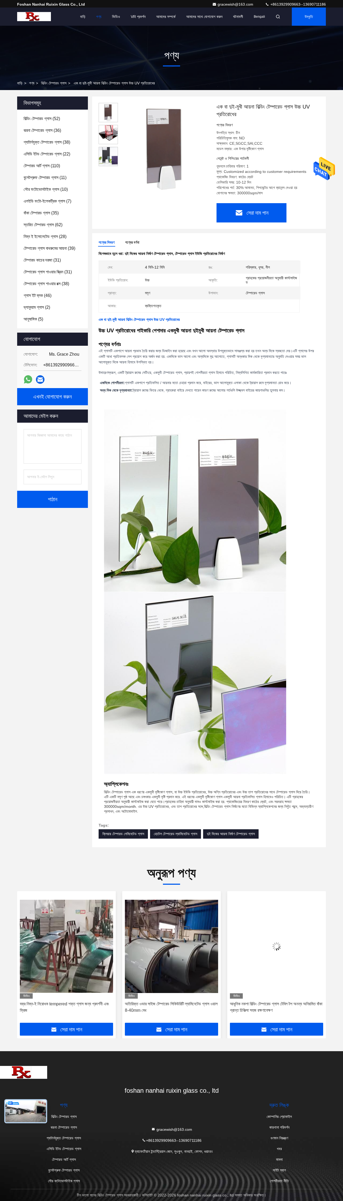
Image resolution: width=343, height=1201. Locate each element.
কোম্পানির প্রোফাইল (279, 1116)
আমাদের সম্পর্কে (166, 16)
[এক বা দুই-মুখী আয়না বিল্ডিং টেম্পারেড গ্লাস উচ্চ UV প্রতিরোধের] (165, 148)
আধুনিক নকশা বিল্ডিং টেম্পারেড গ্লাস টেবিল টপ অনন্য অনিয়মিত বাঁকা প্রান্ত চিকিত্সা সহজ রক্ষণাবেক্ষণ (171, 1007)
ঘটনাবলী (238, 16)
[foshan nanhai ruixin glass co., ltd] (34, 16)
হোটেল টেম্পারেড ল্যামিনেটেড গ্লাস (175, 834)
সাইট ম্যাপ (279, 1170)
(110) (42, 165)
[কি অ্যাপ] (28, 379)
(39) (49, 248)
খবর (279, 1149)
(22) (47, 154)
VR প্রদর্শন (138, 16)
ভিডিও (116, 16)
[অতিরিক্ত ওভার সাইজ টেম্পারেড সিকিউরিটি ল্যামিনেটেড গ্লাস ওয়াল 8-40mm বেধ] (66, 946)
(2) (37, 307)
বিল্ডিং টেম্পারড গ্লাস (53, 83)
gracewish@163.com (236, 4)
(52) (42, 118)
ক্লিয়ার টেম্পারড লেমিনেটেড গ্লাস (123, 834)
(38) (47, 142)
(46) (37, 295)
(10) (46, 189)
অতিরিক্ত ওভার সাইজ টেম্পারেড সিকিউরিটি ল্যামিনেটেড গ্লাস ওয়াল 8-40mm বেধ (66, 1007)
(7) (47, 201)
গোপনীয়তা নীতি (279, 1181)
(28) (45, 236)
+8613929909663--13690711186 (297, 4)
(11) (45, 177)
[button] (26, 959)
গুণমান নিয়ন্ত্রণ (279, 1138)
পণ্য (98, 16)
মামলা (279, 1159)
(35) (41, 213)
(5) (33, 319)
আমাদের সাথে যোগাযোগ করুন (204, 16)
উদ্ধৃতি (309, 16)
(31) (42, 260)
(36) (42, 130)
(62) (43, 224)
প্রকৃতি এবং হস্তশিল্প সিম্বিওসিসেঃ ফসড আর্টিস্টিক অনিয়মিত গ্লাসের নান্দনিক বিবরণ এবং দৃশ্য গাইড (276, 1007)
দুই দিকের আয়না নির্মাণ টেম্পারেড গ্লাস (231, 834)
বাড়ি (82, 16)
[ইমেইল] (40, 379)
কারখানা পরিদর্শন (279, 1127)
